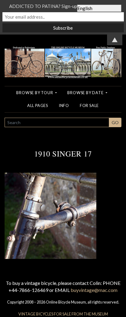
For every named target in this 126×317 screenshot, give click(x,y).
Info (64, 105)
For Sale (89, 105)
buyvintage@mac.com (94, 290)
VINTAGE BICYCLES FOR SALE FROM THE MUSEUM (63, 313)
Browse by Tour (35, 92)
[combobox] (57, 122)
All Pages (37, 105)
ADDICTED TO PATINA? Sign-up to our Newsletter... (63, 6)
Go (115, 122)
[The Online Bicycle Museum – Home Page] (63, 56)
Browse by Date (85, 92)
